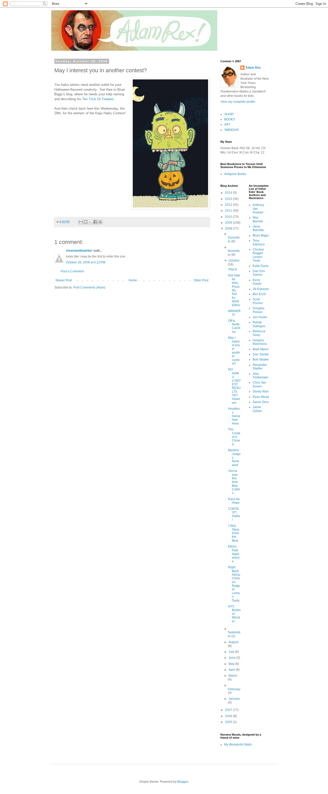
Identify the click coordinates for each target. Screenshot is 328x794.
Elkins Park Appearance (234, 554)
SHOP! (229, 114)
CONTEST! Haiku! (234, 514)
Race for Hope (234, 500)
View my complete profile (237, 102)
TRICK (232, 269)
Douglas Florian (258, 310)
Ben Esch (259, 294)
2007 (229, 710)
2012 (229, 205)
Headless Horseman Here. (234, 416)
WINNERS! (234, 312)
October (234, 260)
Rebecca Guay (259, 333)
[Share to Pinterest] (100, 221)
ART (227, 124)
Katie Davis (261, 266)
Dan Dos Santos (259, 272)
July (232, 652)
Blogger (182, 781)
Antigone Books (235, 174)
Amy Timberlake (260, 375)
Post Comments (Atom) (89, 287)
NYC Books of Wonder (234, 614)
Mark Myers (261, 349)
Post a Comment (72, 271)
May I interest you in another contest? (234, 350)
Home (133, 280)
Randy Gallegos (259, 324)
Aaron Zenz (261, 402)
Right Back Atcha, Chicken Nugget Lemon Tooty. (234, 583)
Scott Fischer (258, 301)
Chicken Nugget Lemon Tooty (258, 255)
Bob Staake (261, 359)
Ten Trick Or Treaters (98, 99)
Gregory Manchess (260, 342)
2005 (229, 722)
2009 (229, 222)
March (233, 675)
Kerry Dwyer (257, 281)
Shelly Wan (261, 391)
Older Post (201, 280)
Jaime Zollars (257, 409)
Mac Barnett (258, 219)
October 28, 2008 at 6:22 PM (85, 262)
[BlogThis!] (85, 221)
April (232, 670)
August (233, 642)
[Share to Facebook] (95, 221)
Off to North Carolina (234, 326)
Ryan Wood (261, 397)
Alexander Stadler (260, 366)
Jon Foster (260, 317)
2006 (229, 716)
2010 (229, 217)
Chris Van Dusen (259, 384)
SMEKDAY (231, 130)
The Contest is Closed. (234, 437)
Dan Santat (260, 354)
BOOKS (229, 119)
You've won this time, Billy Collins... (234, 482)
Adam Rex (253, 67)
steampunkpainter (79, 250)
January (234, 698)
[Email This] (80, 221)
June (232, 657)
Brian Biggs (261, 235)
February (234, 689)
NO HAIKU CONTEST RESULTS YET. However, (234, 386)
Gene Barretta (258, 228)
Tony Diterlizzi (259, 242)
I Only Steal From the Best (233, 533)
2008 (229, 228)
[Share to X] (90, 221)
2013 (229, 199)
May (232, 664)
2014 (229, 192)
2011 (229, 210)
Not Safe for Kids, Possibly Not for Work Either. (234, 290)
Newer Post (64, 280)
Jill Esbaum (261, 289)
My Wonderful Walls (238, 744)
